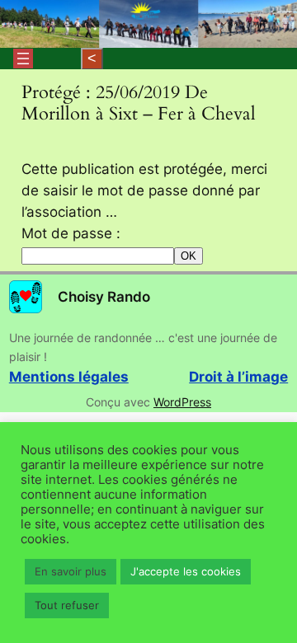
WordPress (182, 402)
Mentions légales (69, 376)
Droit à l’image (238, 376)
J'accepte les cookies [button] (185, 571)
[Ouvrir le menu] (23, 58)
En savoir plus (70, 571)
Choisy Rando (104, 297)
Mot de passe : (70, 233)
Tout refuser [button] (67, 605)
